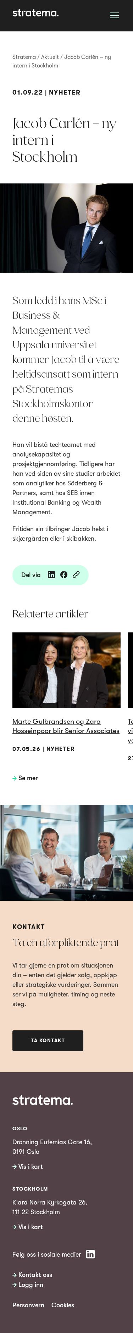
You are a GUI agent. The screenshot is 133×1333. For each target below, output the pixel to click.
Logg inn (30, 1284)
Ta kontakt (48, 1040)
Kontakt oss (35, 1274)
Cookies (62, 1305)
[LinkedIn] (51, 575)
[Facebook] (63, 575)
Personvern (28, 1305)
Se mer (28, 778)
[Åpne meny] (114, 15)
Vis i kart (30, 1166)
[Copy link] (76, 575)
